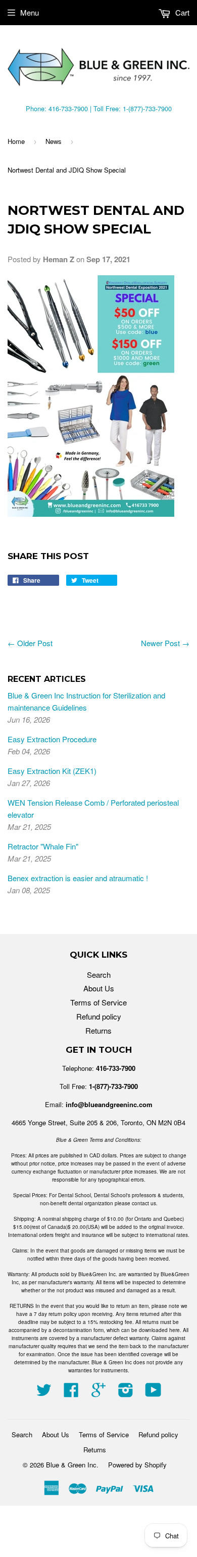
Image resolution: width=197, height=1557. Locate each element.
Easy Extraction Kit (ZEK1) (52, 770)
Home (16, 141)
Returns (98, 1030)
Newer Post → (165, 643)
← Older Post (30, 643)
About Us (98, 988)
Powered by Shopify (137, 1464)
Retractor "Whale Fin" (43, 846)
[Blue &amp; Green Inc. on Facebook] (71, 1392)
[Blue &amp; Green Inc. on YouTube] (153, 1392)
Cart (181, 12)
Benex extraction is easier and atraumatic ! (78, 878)
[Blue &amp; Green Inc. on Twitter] (44, 1392)
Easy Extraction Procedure (52, 739)
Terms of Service (98, 1002)
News (53, 141)
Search (99, 974)
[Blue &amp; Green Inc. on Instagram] (125, 1392)
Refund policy (98, 1016)
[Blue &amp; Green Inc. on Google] (98, 1392)
